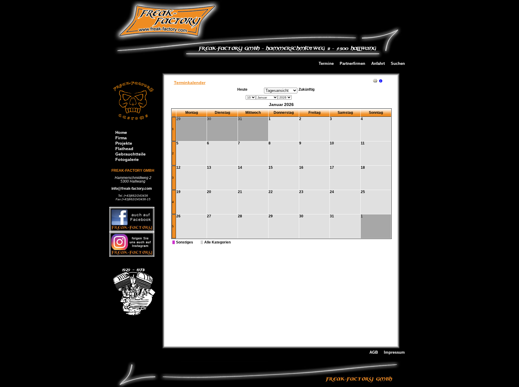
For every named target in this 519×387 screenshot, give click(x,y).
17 (332, 167)
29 (271, 216)
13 (209, 167)
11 (363, 143)
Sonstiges (184, 242)
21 (240, 192)
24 (332, 192)
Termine (326, 64)
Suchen (398, 64)
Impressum (394, 353)
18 (363, 167)
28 (240, 216)
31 (332, 216)
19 (178, 192)
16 (301, 167)
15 (271, 167)
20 (209, 192)
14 (240, 167)
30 (301, 216)
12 (178, 167)
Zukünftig (306, 89)
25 (363, 192)
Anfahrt (378, 64)
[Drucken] (375, 79)
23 (301, 192)
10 (332, 143)
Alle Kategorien (217, 242)
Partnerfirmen (352, 64)
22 (271, 192)
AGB (373, 353)
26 (178, 216)
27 (209, 216)
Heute (242, 89)
